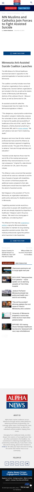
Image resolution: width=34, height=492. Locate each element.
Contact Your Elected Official (19, 480)
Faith (23, 13)
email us (4, 447)
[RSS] (17, 463)
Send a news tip (11, 8)
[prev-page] (3, 336)
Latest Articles (5, 272)
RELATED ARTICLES (8, 263)
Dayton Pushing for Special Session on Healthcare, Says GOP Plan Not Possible (8, 253)
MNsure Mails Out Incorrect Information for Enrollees (25, 252)
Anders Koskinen (8, 30)
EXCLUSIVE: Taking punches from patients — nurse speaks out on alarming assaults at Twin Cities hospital (22, 281)
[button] (3, 3)
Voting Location (18, 478)
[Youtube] (27, 463)
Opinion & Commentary (13, 13)
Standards (18, 489)
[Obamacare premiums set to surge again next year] (6, 270)
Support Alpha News (24, 8)
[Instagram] (12, 463)
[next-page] (6, 336)
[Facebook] (7, 463)
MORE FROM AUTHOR (21, 263)
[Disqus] (17, 364)
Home (3, 13)
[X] (22, 463)
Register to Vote (7, 478)
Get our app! (25, 487)
